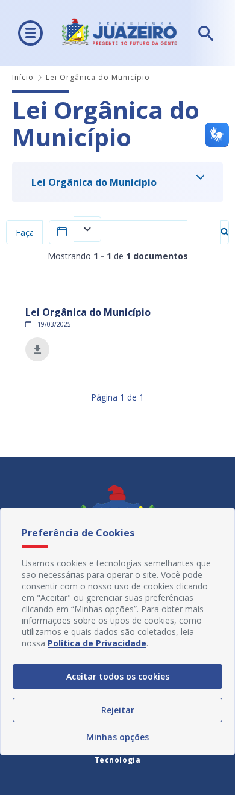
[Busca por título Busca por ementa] (24, 232)
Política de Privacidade (97, 643)
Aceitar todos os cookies (117, 676)
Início (23, 77)
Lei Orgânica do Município (94, 182)
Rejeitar (117, 710)
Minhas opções (117, 737)
